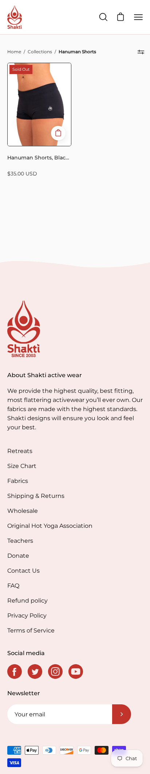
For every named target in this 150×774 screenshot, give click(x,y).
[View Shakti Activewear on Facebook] (14, 671)
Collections (40, 51)
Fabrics (17, 480)
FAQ (13, 585)
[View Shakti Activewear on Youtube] (75, 671)
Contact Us (23, 570)
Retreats (19, 451)
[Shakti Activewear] (14, 17)
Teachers (20, 540)
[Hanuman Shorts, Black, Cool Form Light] (58, 133)
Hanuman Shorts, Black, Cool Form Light (38, 158)
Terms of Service (31, 630)
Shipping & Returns (35, 495)
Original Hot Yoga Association (49, 525)
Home (14, 51)
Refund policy (27, 600)
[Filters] (141, 52)
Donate (18, 555)
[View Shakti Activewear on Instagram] (55, 671)
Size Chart (21, 466)
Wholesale (22, 510)
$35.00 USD (22, 173)
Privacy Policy (27, 615)
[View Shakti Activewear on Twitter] (35, 671)
